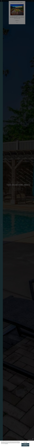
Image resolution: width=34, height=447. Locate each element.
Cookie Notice (6, 443)
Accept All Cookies (25, 445)
